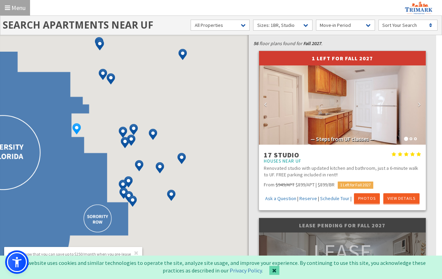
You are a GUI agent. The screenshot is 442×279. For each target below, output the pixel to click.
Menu (18, 8)
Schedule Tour (334, 198)
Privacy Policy (246, 270)
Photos (367, 198)
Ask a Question (280, 198)
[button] (77, 128)
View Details (401, 198)
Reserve (308, 198)
